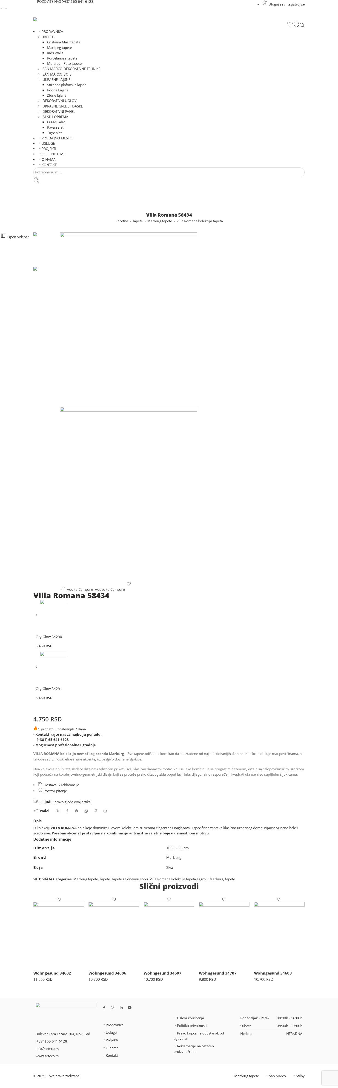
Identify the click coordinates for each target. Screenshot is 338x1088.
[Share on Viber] (95, 811)
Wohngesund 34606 (107, 973)
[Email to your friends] (105, 811)
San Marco (277, 1076)
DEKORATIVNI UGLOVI (60, 101)
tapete (230, 879)
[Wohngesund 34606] (114, 934)
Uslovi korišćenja (190, 1018)
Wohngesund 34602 (52, 973)
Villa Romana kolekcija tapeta (200, 221)
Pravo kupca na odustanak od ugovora (199, 1036)
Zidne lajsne (56, 95)
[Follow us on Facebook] (104, 1007)
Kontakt (112, 1055)
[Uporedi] (296, 25)
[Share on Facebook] (67, 811)
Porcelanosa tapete (62, 58)
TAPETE (48, 37)
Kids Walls (55, 53)
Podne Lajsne (57, 90)
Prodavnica (114, 1025)
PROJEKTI (49, 149)
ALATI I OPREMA (55, 117)
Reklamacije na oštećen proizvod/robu (194, 1049)
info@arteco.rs (47, 1048)
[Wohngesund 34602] (58, 934)
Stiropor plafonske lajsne (66, 85)
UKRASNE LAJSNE (56, 79)
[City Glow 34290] (36, 616)
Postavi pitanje (55, 791)
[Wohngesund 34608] (279, 934)
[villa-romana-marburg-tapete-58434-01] (46, 249)
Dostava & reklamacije (61, 785)
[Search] (302, 25)
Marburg (216, 879)
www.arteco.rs (47, 1056)
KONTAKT (49, 165)
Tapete (138, 221)
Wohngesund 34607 (162, 973)
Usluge (111, 1032)
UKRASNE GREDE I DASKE (63, 106)
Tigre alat (54, 133)
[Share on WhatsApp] (86, 811)
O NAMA (49, 159)
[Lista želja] (290, 25)
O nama (112, 1048)
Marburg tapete (59, 47)
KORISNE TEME (53, 154)
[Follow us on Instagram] (113, 1008)
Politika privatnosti (192, 1025)
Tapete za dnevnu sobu (130, 879)
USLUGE (48, 143)
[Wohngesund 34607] (169, 934)
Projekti (112, 1040)
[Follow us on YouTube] (130, 1008)
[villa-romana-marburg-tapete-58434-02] (128, 494)
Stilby (300, 1076)
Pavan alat (55, 127)
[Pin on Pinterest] (76, 811)
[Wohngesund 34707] (224, 934)
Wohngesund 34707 (218, 973)
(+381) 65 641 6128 (53, 740)
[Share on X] (58, 811)
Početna (121, 221)
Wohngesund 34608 (273, 973)
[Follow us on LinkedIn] (121, 1007)
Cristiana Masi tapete (63, 42)
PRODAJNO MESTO (57, 138)
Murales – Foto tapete (64, 63)
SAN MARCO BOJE (57, 74)
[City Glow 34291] (36, 668)
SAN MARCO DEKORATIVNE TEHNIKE (71, 69)
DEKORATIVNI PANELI (59, 111)
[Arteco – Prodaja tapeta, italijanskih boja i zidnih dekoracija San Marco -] (90, 19)
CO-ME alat (56, 122)
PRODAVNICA (52, 31)
